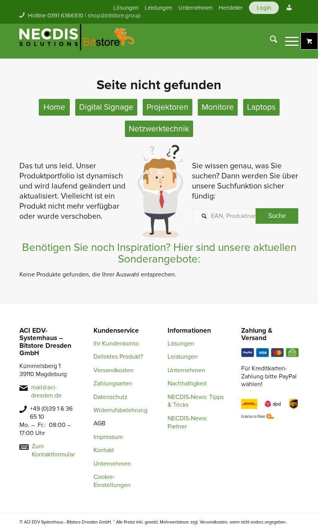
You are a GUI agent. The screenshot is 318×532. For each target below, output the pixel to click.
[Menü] (288, 41)
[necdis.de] (77, 41)
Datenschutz (110, 397)
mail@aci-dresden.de (46, 391)
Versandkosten (113, 370)
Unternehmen (195, 7)
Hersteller (231, 7)
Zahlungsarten (112, 383)
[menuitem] (126, 8)
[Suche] (269, 41)
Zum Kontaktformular (53, 450)
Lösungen (125, 7)
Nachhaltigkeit (187, 383)
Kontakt (103, 450)
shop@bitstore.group (114, 15)
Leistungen (158, 7)
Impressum (108, 437)
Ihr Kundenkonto (116, 343)
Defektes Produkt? (118, 357)
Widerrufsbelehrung (120, 410)
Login (264, 7)
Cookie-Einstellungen (112, 481)
